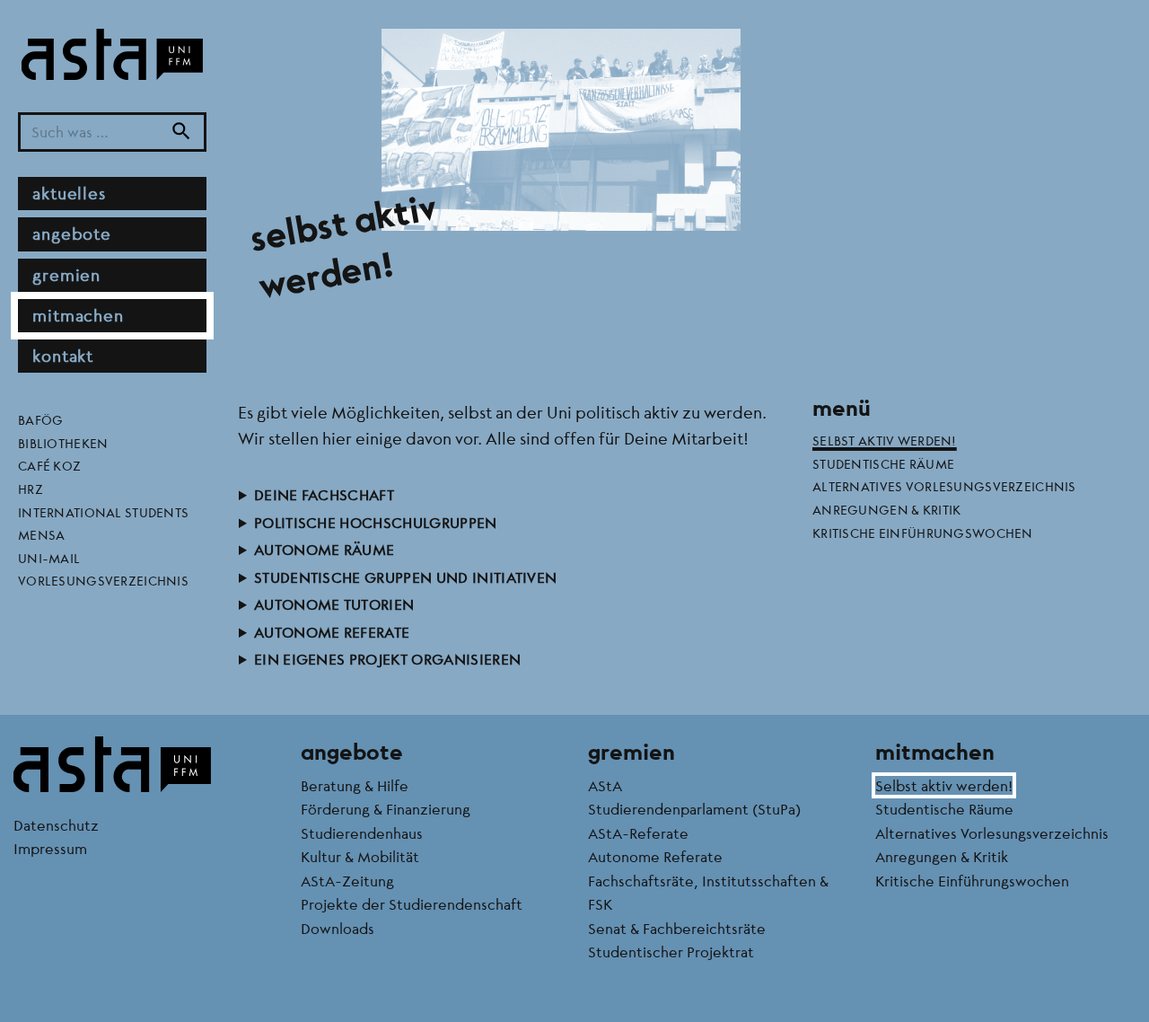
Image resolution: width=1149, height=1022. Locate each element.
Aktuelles (69, 193)
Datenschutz (56, 824)
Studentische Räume (883, 463)
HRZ (30, 489)
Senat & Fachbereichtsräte (677, 928)
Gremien (66, 275)
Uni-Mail (49, 558)
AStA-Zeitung (347, 880)
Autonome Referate (331, 631)
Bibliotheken (63, 443)
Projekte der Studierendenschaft (411, 903)
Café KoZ (49, 466)
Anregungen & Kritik (886, 509)
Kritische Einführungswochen (922, 533)
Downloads (337, 928)
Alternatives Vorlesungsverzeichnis (944, 486)
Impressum (50, 848)
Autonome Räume (324, 549)
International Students (103, 512)
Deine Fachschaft (324, 494)
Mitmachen (78, 315)
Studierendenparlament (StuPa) (694, 808)
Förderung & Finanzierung (385, 808)
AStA (605, 785)
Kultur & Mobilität (360, 856)
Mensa (41, 534)
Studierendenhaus (362, 833)
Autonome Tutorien (334, 604)
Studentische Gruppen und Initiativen (405, 577)
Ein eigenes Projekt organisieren (387, 658)
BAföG (40, 419)
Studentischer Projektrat (671, 951)
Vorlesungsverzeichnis (103, 581)
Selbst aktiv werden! (884, 440)
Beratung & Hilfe (354, 785)
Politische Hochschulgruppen (375, 522)
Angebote (71, 234)
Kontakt (62, 355)
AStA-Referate (638, 833)
